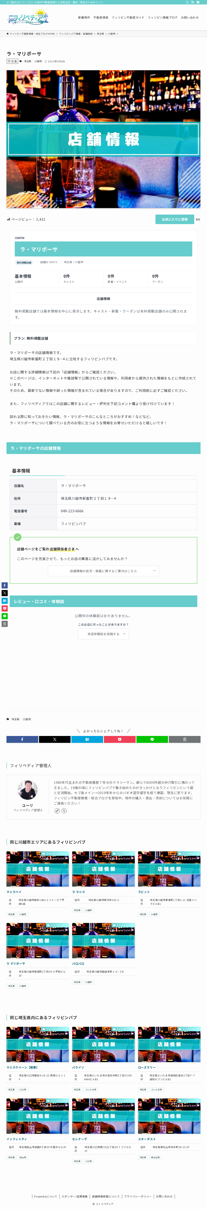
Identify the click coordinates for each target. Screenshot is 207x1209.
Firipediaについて (45, 1196)
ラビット (144, 892)
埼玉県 (27, 61)
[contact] (198, 2)
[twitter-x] (187, 2)
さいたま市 (91, 1089)
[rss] (192, 2)
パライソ (78, 1067)
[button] (22, 739)
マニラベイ (13, 892)
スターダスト (147, 1139)
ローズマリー (147, 1067)
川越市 (38, 61)
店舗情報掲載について (106, 1196)
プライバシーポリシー (138, 1196)
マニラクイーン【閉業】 (22, 1067)
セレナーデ (79, 1139)
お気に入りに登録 (175, 219)
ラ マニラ (78, 892)
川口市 (23, 1089)
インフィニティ (16, 1139)
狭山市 (23, 1157)
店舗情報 (103, 298)
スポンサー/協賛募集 (74, 1196)
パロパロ (78, 963)
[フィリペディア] (28, 17)
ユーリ (27, 805)
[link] (57, 810)
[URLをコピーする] (185, 739)
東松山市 (155, 1157)
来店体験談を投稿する (103, 634)
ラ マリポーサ (15, 963)
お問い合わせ (164, 1196)
